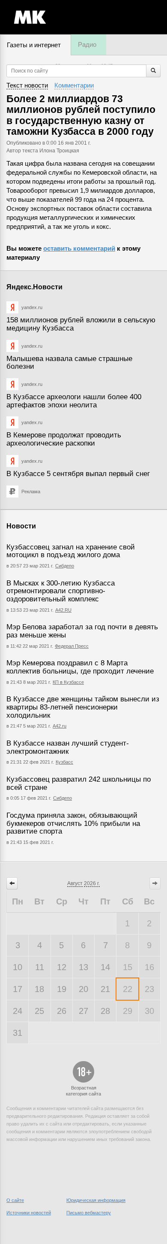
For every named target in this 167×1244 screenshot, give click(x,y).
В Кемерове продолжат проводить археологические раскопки (63, 439)
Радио (87, 44)
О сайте (15, 1200)
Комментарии (74, 85)
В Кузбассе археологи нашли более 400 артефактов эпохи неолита (73, 401)
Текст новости (27, 85)
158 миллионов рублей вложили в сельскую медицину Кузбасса (80, 324)
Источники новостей (28, 1212)
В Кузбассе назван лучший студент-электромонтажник (67, 747)
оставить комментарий (79, 248)
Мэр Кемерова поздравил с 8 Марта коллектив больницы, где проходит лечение (80, 667)
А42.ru (59, 725)
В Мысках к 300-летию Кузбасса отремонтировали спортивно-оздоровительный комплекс (60, 591)
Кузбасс (64, 762)
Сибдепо (64, 565)
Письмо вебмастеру (88, 1212)
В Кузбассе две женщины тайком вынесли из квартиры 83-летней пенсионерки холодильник (82, 707)
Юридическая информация (95, 1200)
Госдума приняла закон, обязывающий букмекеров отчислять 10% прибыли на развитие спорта (73, 823)
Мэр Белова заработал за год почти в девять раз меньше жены (82, 631)
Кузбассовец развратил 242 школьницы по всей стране (78, 783)
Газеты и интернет (34, 45)
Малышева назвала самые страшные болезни (69, 363)
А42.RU (63, 610)
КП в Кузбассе (68, 682)
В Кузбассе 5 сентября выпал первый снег (78, 474)
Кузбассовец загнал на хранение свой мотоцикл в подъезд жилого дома (70, 551)
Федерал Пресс (72, 646)
